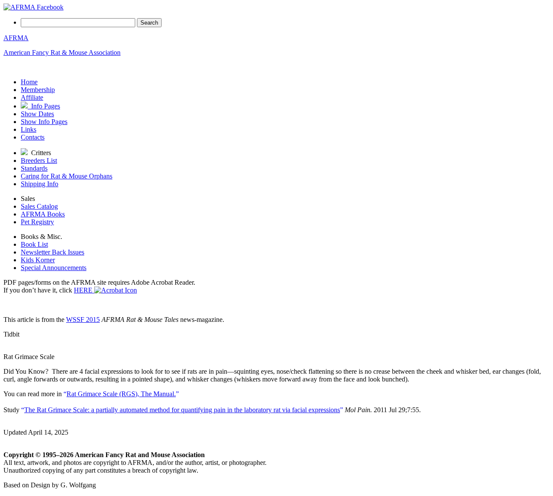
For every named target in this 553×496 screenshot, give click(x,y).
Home (29, 82)
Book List (34, 244)
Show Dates (37, 114)
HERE (84, 290)
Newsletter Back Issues (52, 252)
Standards (34, 168)
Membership (38, 89)
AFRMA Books (43, 214)
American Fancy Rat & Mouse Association (62, 52)
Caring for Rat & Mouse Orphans (66, 176)
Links (28, 129)
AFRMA (16, 37)
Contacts (32, 137)
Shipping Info (39, 184)
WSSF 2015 (83, 319)
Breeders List (39, 160)
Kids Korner (38, 260)
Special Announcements (53, 267)
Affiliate (32, 97)
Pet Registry (37, 222)
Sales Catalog (39, 206)
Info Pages (44, 106)
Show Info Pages (44, 121)
